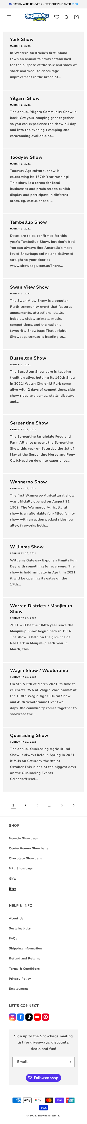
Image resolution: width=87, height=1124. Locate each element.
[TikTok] (29, 1017)
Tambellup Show (28, 222)
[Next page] (74, 805)
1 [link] (13, 805)
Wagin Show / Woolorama (39, 671)
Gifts (13, 879)
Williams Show (27, 547)
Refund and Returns (24, 958)
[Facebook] (20, 1017)
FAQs (13, 938)
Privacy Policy (20, 979)
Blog (12, 889)
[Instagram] (12, 1017)
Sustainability (20, 928)
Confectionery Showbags (28, 848)
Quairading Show (29, 735)
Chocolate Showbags (25, 858)
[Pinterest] (45, 1017)
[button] (9, 17)
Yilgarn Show (24, 98)
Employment (18, 989)
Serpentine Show (29, 423)
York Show (21, 39)
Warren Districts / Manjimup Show (41, 609)
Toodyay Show (26, 157)
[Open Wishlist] (57, 17)
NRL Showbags (21, 868)
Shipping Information (25, 948)
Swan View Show (29, 287)
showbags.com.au (49, 1115)
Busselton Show (28, 358)
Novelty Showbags (23, 838)
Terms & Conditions (24, 969)
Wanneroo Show (28, 482)
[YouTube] (37, 1017)
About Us (16, 918)
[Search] (66, 17)
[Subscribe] (70, 1062)
